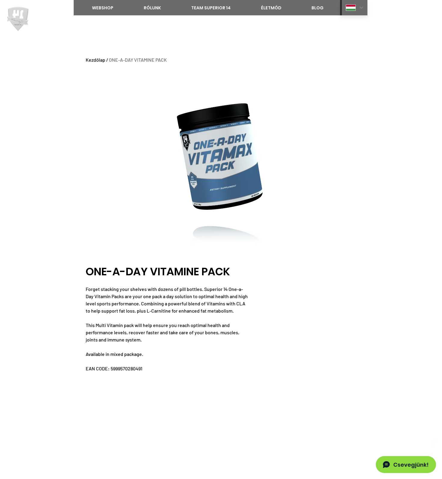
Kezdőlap (95, 60)
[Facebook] (432, 443)
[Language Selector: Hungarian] (353, 7)
